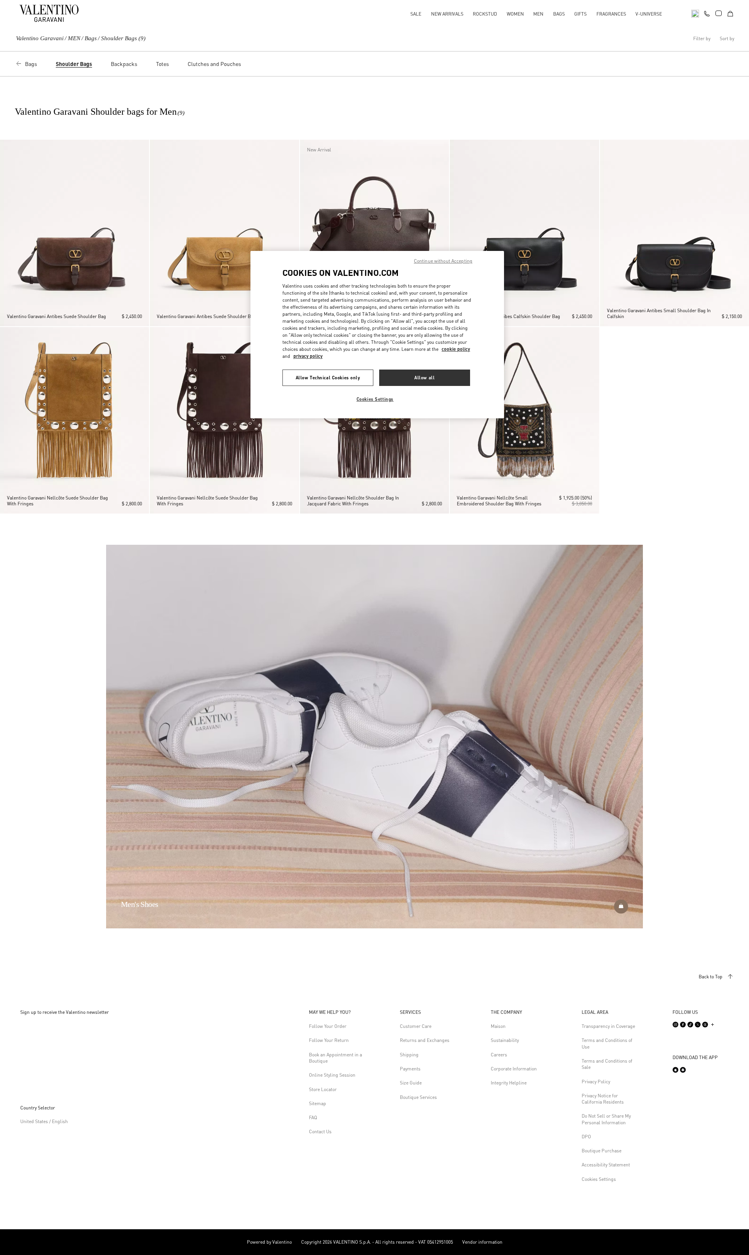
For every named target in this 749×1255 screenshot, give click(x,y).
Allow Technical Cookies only (328, 377)
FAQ (313, 1117)
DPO (586, 1136)
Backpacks (124, 63)
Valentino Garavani (40, 38)
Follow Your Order (327, 1026)
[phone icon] (707, 12)
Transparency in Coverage (608, 1026)
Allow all (424, 377)
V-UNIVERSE (648, 14)
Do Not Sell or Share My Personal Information (606, 1119)
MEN (538, 14)
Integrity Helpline (509, 1083)
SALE (415, 14)
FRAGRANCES (611, 14)
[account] (718, 13)
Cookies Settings (599, 1179)
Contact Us (320, 1131)
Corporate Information (514, 1069)
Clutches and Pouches (214, 63)
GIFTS (580, 14)
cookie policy (456, 349)
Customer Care (415, 1026)
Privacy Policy (596, 1081)
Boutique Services (418, 1097)
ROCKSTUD (485, 14)
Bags (91, 38)
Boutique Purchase (601, 1151)
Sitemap (317, 1103)
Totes (162, 63)
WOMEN (515, 14)
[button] (8, 233)
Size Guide (411, 1083)
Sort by (727, 39)
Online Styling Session (332, 1075)
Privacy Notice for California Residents (603, 1099)
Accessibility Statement (606, 1165)
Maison (498, 1026)
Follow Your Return (329, 1040)
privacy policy (308, 356)
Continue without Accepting (443, 261)
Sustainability (505, 1040)
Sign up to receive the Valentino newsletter (64, 1012)
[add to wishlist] (141, 149)
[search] (695, 13)
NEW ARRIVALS (447, 14)
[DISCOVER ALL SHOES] (621, 907)
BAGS (559, 14)
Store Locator (323, 1089)
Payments (410, 1069)
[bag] (730, 13)
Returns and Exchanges (424, 1040)
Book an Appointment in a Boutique (335, 1058)
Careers (499, 1055)
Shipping (409, 1055)
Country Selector (37, 1108)
